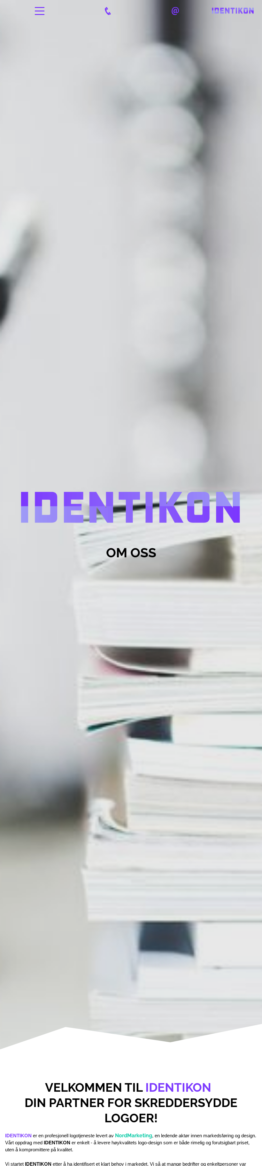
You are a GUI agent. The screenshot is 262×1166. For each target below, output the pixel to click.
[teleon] (108, 11)
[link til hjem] (233, 11)
